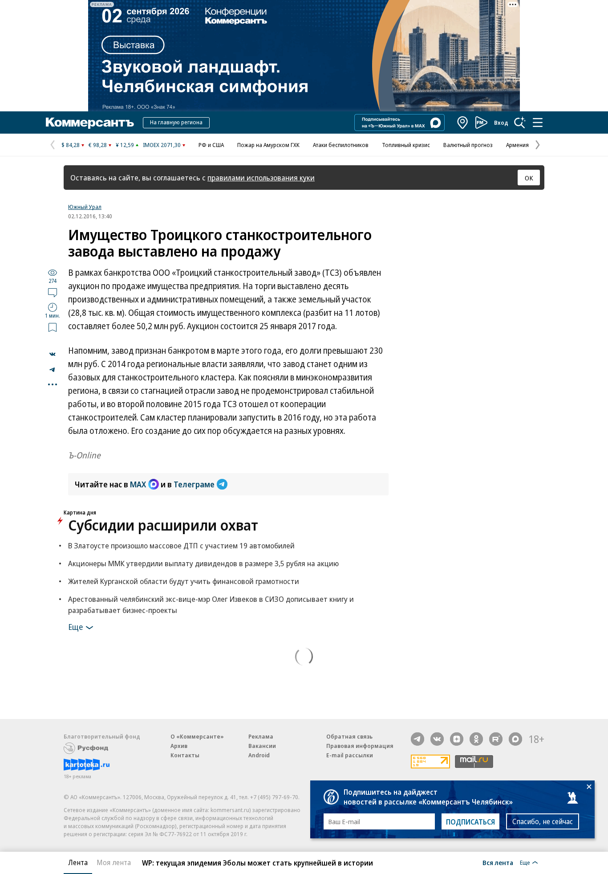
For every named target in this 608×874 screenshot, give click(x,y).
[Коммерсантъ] (90, 122)
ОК (529, 177)
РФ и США (211, 145)
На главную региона (176, 122)
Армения (517, 145)
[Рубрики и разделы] (537, 122)
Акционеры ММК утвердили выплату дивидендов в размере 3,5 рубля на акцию (203, 563)
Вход (501, 122)
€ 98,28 (98, 145)
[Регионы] (463, 122)
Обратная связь (349, 736)
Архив (178, 746)
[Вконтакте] (437, 739)
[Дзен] (456, 739)
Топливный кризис (406, 145)
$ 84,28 (70, 145)
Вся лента (497, 862)
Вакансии (262, 746)
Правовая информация (359, 746)
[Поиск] (520, 122)
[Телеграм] (417, 739)
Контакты (184, 755)
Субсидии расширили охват (163, 525)
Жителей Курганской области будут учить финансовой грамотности (183, 581)
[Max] (515, 739)
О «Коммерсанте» (197, 736)
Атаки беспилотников (341, 145)
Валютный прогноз (468, 145)
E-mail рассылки (349, 755)
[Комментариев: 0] (52, 292)
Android (259, 755)
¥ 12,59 (125, 145)
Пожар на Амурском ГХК (268, 145)
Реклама (260, 736)
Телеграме (194, 484)
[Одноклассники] (476, 739)
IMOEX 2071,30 (162, 145)
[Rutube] (496, 739)
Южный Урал (84, 207)
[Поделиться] (52, 354)
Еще (75, 626)
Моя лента (114, 862)
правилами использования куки (261, 177)
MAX (138, 484)
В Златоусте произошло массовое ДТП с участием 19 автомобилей (181, 545)
